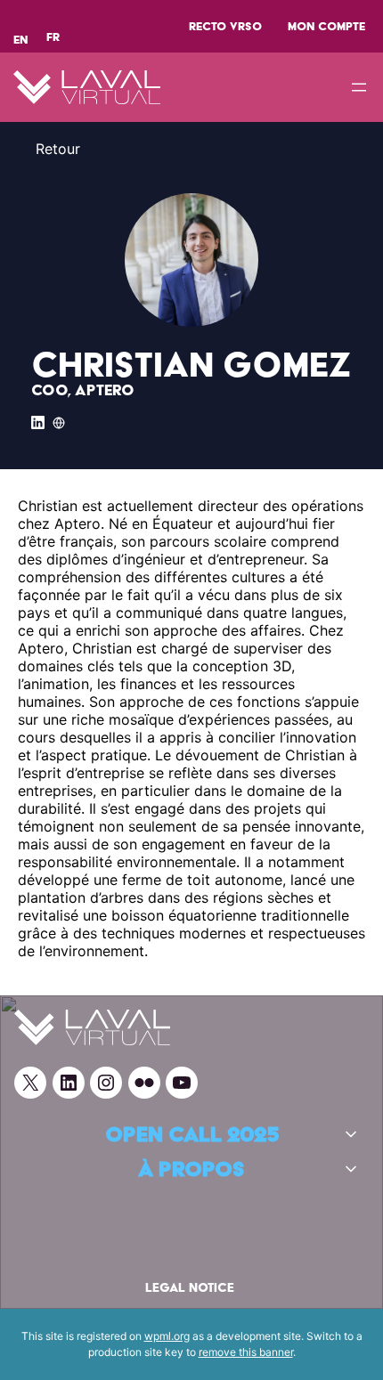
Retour (58, 149)
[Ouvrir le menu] (359, 87)
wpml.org (167, 1336)
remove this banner (246, 1352)
